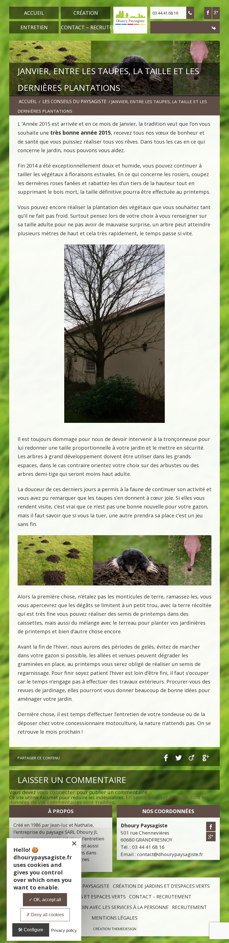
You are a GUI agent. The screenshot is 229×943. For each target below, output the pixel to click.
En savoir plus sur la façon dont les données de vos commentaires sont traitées (109, 800)
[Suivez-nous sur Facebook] (211, 826)
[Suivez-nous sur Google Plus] (216, 13)
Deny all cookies (47, 914)
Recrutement (189, 907)
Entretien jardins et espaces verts (82, 896)
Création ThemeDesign (114, 928)
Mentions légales (114, 918)
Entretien (34, 27)
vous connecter (56, 792)
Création (85, 12)
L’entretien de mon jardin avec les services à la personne (95, 907)
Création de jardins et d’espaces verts (161, 886)
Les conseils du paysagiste (74, 101)
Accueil (34, 12)
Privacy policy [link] (64, 930)
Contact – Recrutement (85, 27)
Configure (33, 929)
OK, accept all (46, 899)
